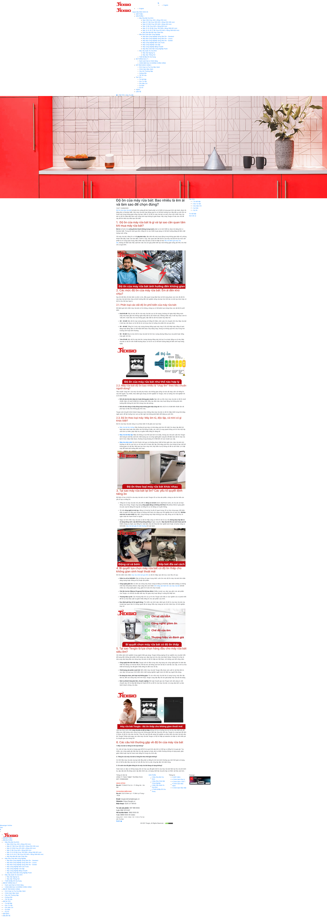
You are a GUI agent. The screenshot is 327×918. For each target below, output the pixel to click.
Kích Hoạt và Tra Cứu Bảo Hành (149, 67)
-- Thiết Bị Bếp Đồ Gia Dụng (12, 881)
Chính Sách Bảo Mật (179, 788)
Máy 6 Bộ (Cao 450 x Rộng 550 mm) (155, 20)
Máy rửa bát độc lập (126, 435)
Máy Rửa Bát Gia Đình (146, 18)
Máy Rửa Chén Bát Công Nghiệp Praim (155, 49)
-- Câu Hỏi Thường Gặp (11, 895)
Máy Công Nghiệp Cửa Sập (151, 44)
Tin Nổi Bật (142, 79)
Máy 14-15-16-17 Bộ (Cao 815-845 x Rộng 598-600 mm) (161, 30)
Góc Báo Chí (143, 83)
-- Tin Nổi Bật (7, 903)
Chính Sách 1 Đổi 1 (179, 781)
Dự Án (141, 87)
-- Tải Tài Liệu (7, 899)
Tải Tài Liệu (142, 75)
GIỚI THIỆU (139, 14)
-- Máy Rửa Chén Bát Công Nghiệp (14, 858)
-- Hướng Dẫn (7, 897)
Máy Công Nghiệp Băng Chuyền (153, 47)
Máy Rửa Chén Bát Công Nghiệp (149, 34)
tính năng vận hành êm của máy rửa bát (167, 586)
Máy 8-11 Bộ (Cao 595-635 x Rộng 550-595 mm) (159, 22)
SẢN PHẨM (139, 16)
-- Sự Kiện (6, 909)
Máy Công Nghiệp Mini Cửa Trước (154, 42)
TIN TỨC (139, 77)
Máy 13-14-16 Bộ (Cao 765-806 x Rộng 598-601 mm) (160, 28)
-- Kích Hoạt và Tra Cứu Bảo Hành (14, 891)
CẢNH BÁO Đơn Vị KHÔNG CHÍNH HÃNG (152, 63)
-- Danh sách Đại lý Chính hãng (13, 885)
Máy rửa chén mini (126, 442)
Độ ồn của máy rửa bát (123, 210)
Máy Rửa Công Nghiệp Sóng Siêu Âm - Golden (158, 40)
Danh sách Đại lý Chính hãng (148, 61)
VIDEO (138, 89)
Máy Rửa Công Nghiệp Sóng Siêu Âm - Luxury (157, 38)
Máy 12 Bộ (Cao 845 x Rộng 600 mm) (155, 26)
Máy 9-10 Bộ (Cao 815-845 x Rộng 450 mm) (157, 24)
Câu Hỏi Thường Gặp (146, 71)
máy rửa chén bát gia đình (139, 575)
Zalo (1, 827)
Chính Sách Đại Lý (179, 779)
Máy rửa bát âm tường (127, 427)
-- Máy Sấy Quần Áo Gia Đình (12, 875)
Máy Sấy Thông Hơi (149, 55)
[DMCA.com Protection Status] (169, 823)
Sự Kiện (141, 85)
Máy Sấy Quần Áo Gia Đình (148, 51)
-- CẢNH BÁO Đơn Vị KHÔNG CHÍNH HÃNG (17, 887)
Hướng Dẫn (143, 73)
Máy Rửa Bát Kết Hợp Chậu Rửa (153, 32)
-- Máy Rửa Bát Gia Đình (11, 842)
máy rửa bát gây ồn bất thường (136, 526)
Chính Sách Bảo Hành (146, 69)
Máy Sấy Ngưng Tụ (149, 53)
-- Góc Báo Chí (8, 907)
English (166, 5)
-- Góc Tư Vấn (8, 905)
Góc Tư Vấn (143, 81)
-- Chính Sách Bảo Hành (11, 893)
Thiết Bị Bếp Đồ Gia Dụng (147, 57)
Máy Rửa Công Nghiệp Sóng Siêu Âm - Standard (158, 36)
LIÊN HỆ (138, 91)
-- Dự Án (6, 911)
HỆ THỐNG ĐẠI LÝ (142, 59)
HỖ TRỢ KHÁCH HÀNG (143, 65)
